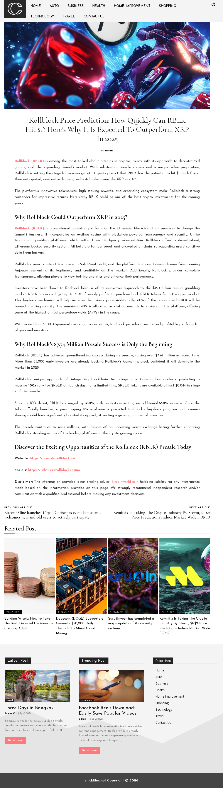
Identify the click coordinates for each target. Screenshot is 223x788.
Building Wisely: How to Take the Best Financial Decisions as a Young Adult (28, 623)
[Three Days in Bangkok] (37, 686)
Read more (15, 740)
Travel (9, 700)
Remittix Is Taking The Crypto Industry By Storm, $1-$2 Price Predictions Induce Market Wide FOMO (161, 515)
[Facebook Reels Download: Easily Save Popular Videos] (111, 686)
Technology (86, 700)
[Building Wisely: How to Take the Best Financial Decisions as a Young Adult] (29, 576)
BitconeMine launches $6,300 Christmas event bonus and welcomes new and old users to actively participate (52, 515)
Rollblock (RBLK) (29, 228)
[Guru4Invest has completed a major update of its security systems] (133, 576)
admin (108, 150)
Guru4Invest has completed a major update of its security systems (131, 623)
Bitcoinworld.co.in (126, 482)
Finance (13, 612)
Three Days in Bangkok (29, 708)
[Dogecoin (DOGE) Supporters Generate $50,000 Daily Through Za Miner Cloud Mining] (81, 576)
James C (10, 713)
